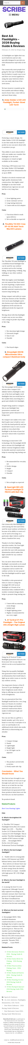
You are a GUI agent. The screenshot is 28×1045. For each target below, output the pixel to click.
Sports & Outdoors (10, 997)
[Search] (22, 3)
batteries (14, 1000)
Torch (17, 1003)
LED (12, 1003)
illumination (6, 1003)
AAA (8, 1000)
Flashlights (22, 1000)
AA (5, 1000)
